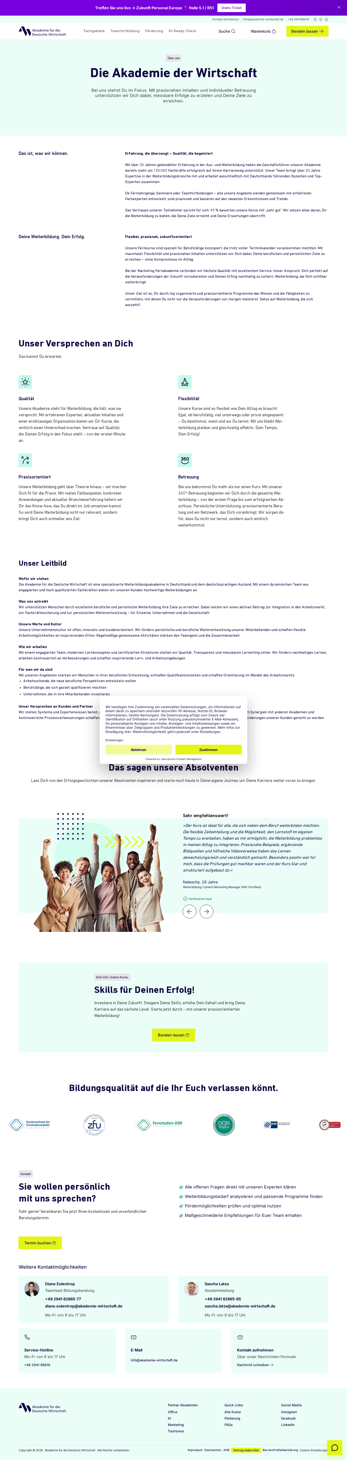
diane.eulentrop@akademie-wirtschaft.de (84, 1306)
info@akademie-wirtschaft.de (263, 19)
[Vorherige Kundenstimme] (189, 911)
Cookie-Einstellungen (314, 1450)
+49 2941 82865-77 (63, 1299)
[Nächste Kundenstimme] (206, 911)
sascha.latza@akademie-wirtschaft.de (240, 1306)
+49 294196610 (298, 19)
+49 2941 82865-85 (223, 1299)
